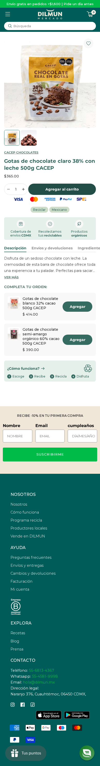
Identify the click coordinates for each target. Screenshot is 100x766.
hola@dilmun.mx (39, 682)
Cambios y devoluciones (33, 573)
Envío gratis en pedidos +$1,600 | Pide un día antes (50, 4)
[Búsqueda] (10, 26)
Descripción (15, 248)
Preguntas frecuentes (31, 557)
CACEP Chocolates (21, 152)
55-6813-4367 (41, 670)
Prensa (17, 649)
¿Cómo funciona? (23, 368)
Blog (15, 641)
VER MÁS (11, 277)
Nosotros (19, 504)
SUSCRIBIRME (50, 454)
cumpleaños (81, 425)
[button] (86, 752)
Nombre (11, 425)
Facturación (22, 581)
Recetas (18, 633)
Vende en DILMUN (28, 536)
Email (41, 425)
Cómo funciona (25, 512)
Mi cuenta (20, 589)
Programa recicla (26, 520)
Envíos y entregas (27, 565)
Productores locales (29, 528)
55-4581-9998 (45, 676)
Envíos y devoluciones (52, 248)
